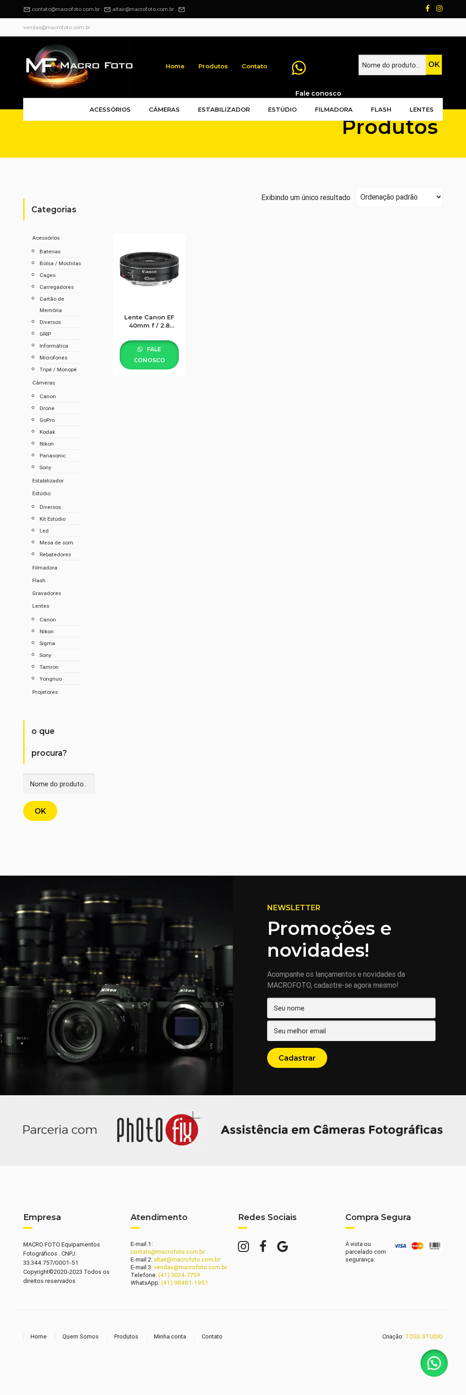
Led (44, 530)
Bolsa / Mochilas (60, 263)
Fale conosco (149, 355)
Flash (381, 109)
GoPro (47, 419)
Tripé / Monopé (58, 369)
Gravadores (46, 593)
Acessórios (110, 109)
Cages (48, 275)
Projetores (45, 691)
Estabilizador (224, 109)
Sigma (47, 643)
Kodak (47, 431)
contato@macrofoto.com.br (61, 8)
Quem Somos (80, 1336)
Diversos (50, 321)
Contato (254, 66)
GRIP (45, 333)
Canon (48, 396)
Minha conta (170, 1336)
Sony (45, 467)
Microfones (53, 357)
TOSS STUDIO (424, 1336)
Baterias (50, 251)
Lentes (422, 109)
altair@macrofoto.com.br (143, 8)
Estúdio (282, 109)
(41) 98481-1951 (184, 1283)
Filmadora (334, 109)
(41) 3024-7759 (179, 1275)
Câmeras (164, 109)
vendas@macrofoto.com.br (56, 27)
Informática (54, 345)
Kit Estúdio (53, 518)
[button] (434, 1363)
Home (175, 66)
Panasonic (53, 455)
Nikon (47, 443)
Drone (47, 408)
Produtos (213, 66)
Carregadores (57, 286)
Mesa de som (56, 542)
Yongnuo (51, 678)
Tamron (49, 666)
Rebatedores (55, 554)
